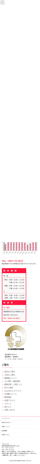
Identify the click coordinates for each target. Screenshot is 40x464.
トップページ (6, 418)
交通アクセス (9, 400)
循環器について (10, 378)
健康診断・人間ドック (13, 384)
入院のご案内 (9, 375)
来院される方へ (6, 422)
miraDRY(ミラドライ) (12, 391)
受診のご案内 (9, 372)
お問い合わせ (9, 410)
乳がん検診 (8, 387)
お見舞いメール (10, 394)
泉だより (7, 407)
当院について (6, 426)
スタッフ (7, 403)
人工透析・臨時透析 (12, 381)
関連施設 (7, 397)
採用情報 (4, 431)
